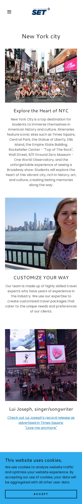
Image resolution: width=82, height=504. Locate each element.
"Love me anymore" (41, 427)
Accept (41, 494)
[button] (6, 12)
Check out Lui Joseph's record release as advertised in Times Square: (41, 420)
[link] (40, 11)
